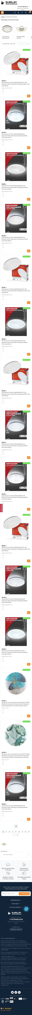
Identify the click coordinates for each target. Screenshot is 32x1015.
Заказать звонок (16, 929)
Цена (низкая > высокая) (8, 43)
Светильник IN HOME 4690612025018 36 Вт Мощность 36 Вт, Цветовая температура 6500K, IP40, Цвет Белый (15, 600)
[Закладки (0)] (26, 12)
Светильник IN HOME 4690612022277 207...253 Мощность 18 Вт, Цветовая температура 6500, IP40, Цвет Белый (16, 84)
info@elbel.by (16, 927)
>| (17, 835)
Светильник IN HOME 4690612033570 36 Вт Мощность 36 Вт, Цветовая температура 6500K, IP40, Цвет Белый (15, 807)
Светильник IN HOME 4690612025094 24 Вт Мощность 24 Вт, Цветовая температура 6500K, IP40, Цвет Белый (15, 342)
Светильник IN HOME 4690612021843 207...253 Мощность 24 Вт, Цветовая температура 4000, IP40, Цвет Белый (16, 290)
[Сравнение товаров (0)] (22, 12)
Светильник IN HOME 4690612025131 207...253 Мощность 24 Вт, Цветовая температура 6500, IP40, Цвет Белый (16, 394)
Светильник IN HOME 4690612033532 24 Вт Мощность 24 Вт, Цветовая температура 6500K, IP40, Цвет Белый (15, 445)
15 (27, 43)
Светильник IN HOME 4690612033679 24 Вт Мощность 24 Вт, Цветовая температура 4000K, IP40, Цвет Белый (15, 497)
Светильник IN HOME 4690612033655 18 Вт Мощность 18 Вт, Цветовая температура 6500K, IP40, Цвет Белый (14, 135)
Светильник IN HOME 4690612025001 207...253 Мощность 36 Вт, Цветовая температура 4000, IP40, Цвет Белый (16, 549)
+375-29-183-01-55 (23, 6)
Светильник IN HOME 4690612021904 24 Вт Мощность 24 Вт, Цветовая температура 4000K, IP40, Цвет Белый (15, 187)
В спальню (4, 851)
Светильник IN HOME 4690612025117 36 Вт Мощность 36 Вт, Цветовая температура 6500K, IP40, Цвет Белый (15, 652)
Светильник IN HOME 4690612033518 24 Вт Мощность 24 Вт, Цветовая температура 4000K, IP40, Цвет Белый (15, 239)
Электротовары (16, 854)
